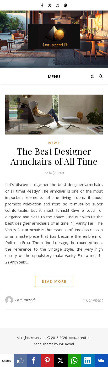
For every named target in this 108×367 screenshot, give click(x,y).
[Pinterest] (47, 360)
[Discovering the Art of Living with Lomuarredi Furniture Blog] (54, 36)
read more (54, 281)
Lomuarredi (25, 299)
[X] (61, 360)
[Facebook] (34, 360)
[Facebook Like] (20, 360)
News (54, 143)
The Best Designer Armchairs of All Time (54, 156)
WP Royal (66, 344)
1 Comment (93, 300)
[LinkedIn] (88, 360)
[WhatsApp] (74, 360)
